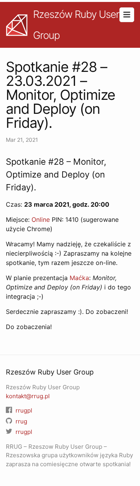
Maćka (79, 278)
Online (41, 219)
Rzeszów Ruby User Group (76, 24)
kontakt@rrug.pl (28, 396)
